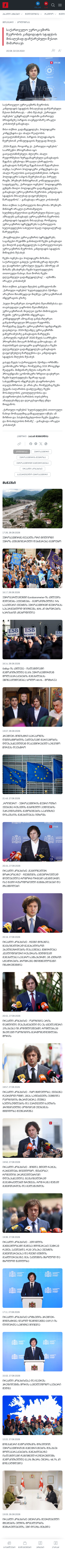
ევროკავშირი (41, 452)
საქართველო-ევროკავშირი (32, 475)
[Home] (5, 5)
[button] (13, 14)
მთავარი (8, 22)
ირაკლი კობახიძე (32, 469)
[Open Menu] (59, 5)
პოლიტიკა (23, 22)
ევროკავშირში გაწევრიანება (32, 463)
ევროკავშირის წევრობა (32, 458)
